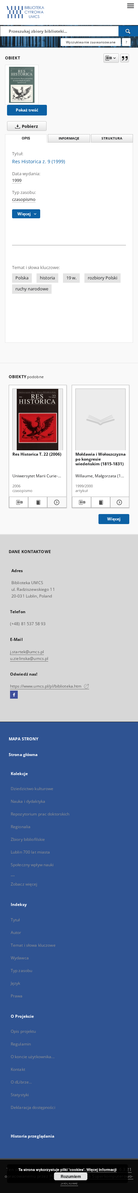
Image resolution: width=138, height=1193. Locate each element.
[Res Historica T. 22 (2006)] (38, 420)
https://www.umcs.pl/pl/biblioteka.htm (46, 686)
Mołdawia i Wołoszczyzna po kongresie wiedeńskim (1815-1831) (100, 458)
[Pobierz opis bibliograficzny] (18, 502)
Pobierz (29, 126)
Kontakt (18, 1069)
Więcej (114, 519)
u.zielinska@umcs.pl (29, 658)
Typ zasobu (21, 970)
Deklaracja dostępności (33, 1107)
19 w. (71, 278)
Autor (16, 932)
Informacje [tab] (69, 138)
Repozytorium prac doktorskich (40, 814)
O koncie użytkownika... (33, 1056)
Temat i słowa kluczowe (33, 945)
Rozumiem (71, 1176)
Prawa (17, 996)
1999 (16, 180)
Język (15, 983)
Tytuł (15, 920)
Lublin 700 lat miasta (30, 852)
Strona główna (23, 754)
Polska (21, 278)
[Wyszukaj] (128, 31)
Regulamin (21, 1044)
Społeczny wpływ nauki (32, 865)
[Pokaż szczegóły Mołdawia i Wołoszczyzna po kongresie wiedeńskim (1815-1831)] (119, 502)
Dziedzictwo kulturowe (32, 788)
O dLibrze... (21, 1082)
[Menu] (130, 5)
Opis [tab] (26, 138)
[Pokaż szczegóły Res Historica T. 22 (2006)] (56, 502)
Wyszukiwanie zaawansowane (91, 42)
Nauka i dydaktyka (28, 801)
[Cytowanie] (124, 58)
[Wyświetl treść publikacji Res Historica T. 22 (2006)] (37, 502)
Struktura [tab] (111, 138)
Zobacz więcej (24, 884)
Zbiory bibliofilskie (28, 839)
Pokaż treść (27, 110)
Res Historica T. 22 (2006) (36, 454)
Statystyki (20, 1095)
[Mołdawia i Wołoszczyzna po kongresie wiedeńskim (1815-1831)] (101, 420)
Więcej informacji (101, 1169)
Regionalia (20, 826)
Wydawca (20, 958)
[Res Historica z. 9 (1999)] (22, 85)
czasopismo (24, 199)
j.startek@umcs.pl (27, 652)
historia (47, 278)
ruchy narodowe (31, 289)
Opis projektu (23, 1031)
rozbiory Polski (102, 278)
